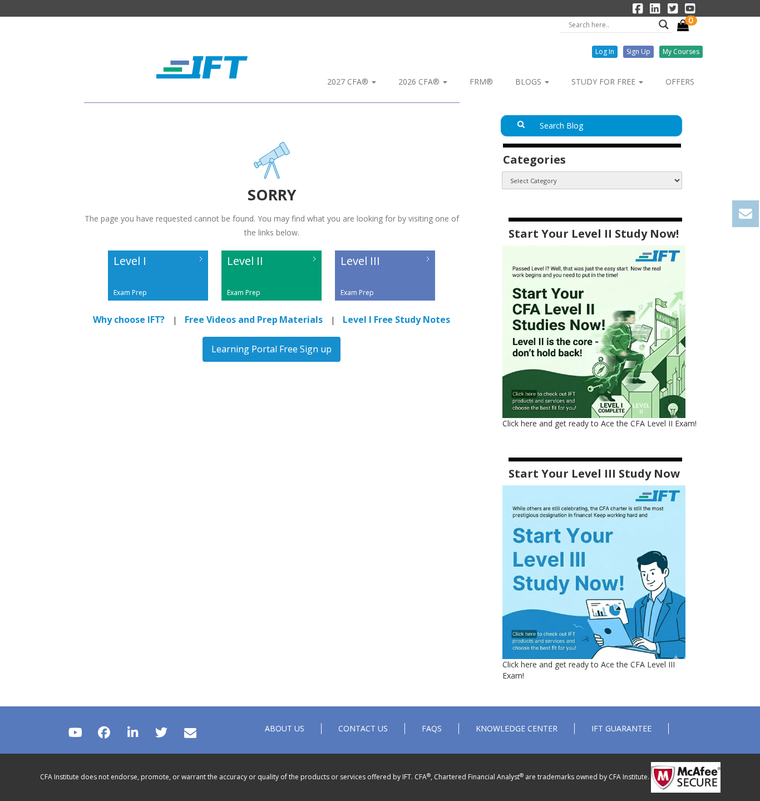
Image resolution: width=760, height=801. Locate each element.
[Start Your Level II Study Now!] (593, 331)
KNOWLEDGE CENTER (516, 728)
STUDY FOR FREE (604, 81)
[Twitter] (161, 732)
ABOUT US (284, 728)
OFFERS (679, 81)
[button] (604, 51)
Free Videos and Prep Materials (254, 319)
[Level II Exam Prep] (272, 303)
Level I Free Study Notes (396, 319)
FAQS (432, 728)
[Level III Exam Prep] (385, 303)
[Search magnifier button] (664, 24)
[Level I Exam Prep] (159, 303)
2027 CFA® (349, 81)
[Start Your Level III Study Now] (593, 571)
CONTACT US (363, 728)
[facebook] (103, 732)
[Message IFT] (190, 732)
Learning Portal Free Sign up (271, 349)
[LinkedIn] (132, 732)
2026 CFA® (420, 81)
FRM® (481, 81)
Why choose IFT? (129, 319)
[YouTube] (75, 732)
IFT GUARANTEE (621, 728)
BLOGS (529, 81)
